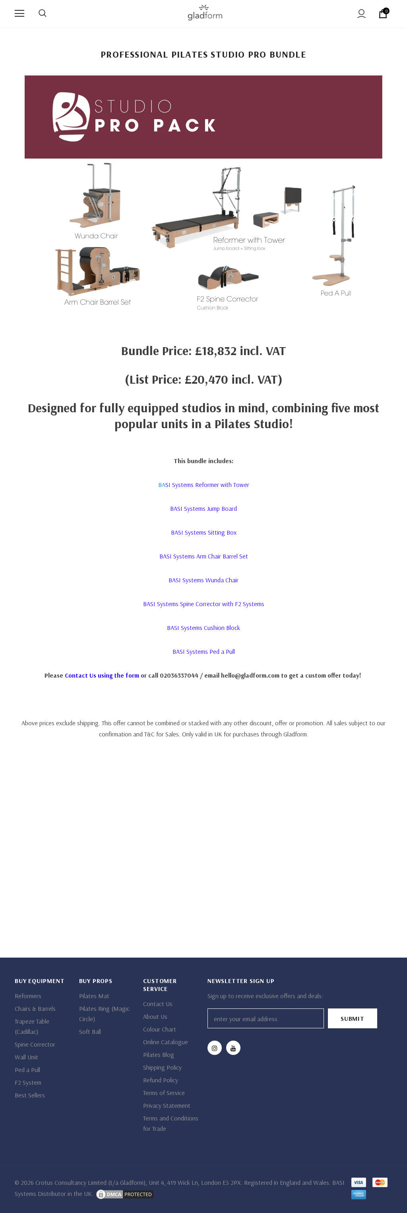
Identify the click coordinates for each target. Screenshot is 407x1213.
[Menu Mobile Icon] (19, 13)
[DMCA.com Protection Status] (124, 1194)
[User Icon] (361, 14)
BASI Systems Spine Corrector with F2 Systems (203, 604)
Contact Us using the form (102, 675)
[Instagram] (214, 1048)
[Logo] (204, 13)
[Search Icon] (43, 13)
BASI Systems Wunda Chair (203, 580)
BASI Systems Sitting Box (203, 532)
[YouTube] (233, 1048)
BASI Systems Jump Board (203, 508)
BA (203, 485)
